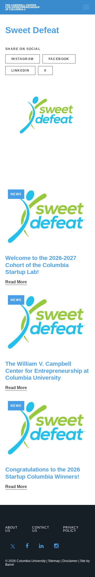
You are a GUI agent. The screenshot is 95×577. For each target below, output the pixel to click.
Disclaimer (70, 561)
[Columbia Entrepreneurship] (33, 7)
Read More (16, 282)
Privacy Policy (71, 529)
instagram (22, 59)
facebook (59, 59)
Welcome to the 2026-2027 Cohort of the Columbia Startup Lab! (40, 265)
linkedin (20, 70)
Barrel (9, 564)
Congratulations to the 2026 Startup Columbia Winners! (42, 473)
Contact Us (40, 529)
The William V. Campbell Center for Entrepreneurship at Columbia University (47, 370)
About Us (11, 529)
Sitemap (54, 561)
